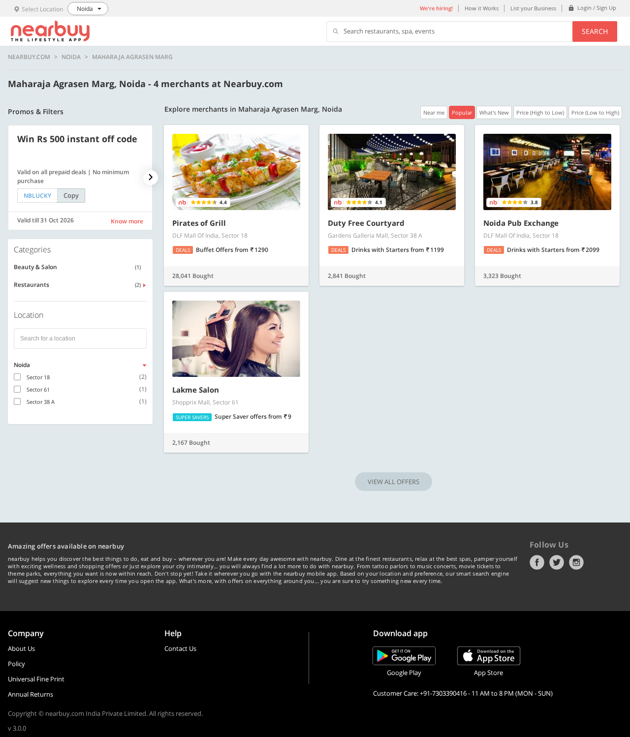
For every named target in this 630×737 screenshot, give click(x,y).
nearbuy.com (29, 57)
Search (595, 31)
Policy (16, 663)
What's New (494, 112)
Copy (71, 195)
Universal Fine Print (36, 679)
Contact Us (180, 648)
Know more (127, 221)
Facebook (537, 562)
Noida (71, 57)
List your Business (533, 8)
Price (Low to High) (595, 112)
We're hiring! (436, 8)
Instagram (576, 562)
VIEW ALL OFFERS (393, 481)
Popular (462, 112)
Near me (433, 112)
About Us (21, 648)
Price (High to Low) (540, 112)
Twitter (556, 562)
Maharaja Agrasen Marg (132, 57)
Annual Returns (30, 694)
